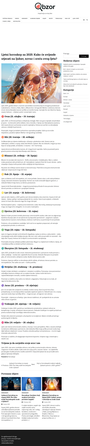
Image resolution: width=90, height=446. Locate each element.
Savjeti (44, 18)
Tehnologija (58, 18)
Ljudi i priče (76, 18)
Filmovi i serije (6, 21)
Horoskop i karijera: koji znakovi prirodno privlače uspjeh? (31, 397)
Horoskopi (25, 18)
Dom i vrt (67, 18)
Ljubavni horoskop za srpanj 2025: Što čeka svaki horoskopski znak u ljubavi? (10, 398)
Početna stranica (7, 18)
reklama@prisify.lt (7, 443)
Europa (17, 18)
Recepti (51, 18)
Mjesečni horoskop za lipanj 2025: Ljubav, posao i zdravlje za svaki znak (51, 397)
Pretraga (66, 54)
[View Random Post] (83, 20)
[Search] (87, 20)
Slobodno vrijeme (35, 18)
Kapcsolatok (16, 21)
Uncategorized (67, 122)
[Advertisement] (45, 36)
